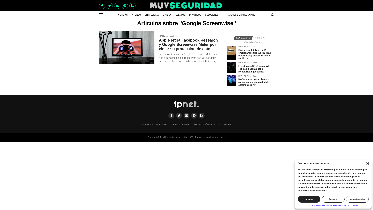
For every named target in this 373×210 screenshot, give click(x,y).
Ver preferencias (357, 199)
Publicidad (162, 124)
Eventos (180, 15)
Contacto (225, 124)
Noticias (123, 15)
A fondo (136, 15)
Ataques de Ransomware (241, 15)
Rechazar (333, 199)
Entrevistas (152, 15)
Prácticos (195, 15)
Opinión (167, 15)
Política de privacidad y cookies (319, 205)
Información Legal (205, 124)
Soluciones (211, 15)
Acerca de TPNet (181, 124)
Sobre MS (147, 124)
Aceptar (309, 199)
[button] (367, 163)
